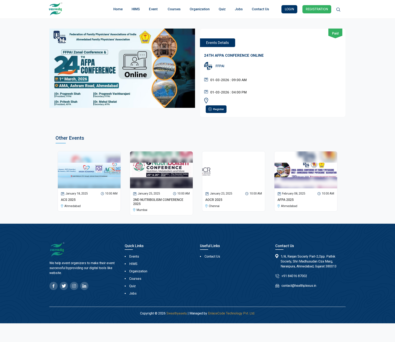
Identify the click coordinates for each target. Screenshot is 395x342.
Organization (200, 9)
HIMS (136, 9)
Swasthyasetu (176, 313)
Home (118, 9)
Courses (174, 9)
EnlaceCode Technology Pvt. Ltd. (231, 313)
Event (153, 9)
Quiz (222, 9)
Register (218, 109)
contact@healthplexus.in (298, 286)
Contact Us (260, 9)
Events (134, 256)
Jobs (239, 9)
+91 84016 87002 (294, 276)
